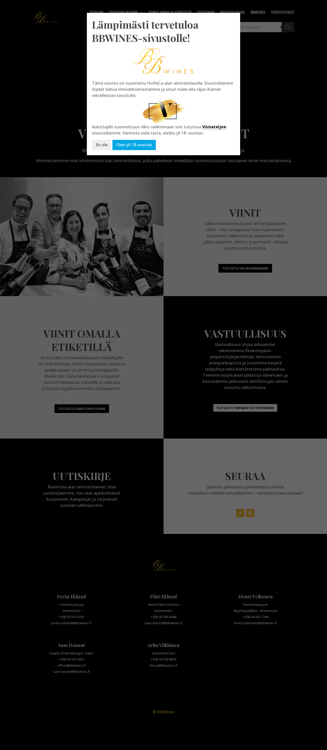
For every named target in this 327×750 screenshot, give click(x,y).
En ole (102, 145)
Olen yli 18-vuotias (134, 145)
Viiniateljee (214, 127)
